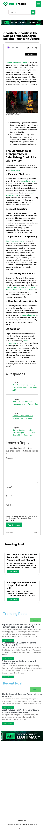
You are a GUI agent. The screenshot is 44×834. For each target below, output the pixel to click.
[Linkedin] (28, 47)
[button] (38, 4)
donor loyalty (16, 170)
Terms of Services (22, 820)
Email (9, 496)
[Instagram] (32, 47)
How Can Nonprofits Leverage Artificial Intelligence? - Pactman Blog (25, 387)
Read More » (13, 571)
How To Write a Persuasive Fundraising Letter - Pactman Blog (25, 403)
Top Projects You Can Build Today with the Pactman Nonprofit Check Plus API (22, 557)
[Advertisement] (22, 758)
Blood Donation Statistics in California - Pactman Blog (23, 417)
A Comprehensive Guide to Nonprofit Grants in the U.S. (22, 585)
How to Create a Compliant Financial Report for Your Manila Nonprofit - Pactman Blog (24, 432)
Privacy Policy (22, 828)
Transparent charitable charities (17, 63)
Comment (11, 458)
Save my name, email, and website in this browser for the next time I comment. (21, 518)
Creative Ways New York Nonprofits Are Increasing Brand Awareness (20, 711)
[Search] (33, 12)
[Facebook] (35, 47)
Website (9, 505)
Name (9, 487)
